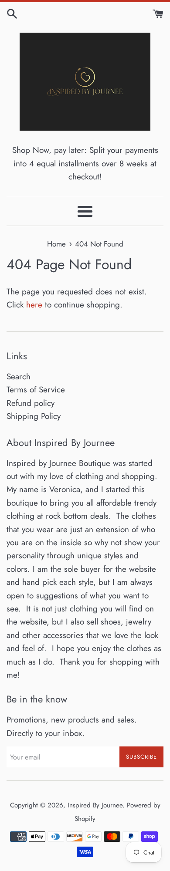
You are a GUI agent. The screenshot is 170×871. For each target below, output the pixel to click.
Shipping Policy (34, 416)
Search (19, 376)
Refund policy (30, 403)
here (34, 305)
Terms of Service (36, 389)
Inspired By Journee (95, 805)
